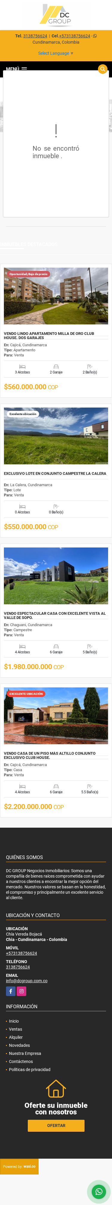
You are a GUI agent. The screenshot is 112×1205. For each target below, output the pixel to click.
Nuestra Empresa (25, 1053)
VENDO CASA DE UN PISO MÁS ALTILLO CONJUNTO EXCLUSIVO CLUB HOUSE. (50, 755)
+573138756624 (74, 35)
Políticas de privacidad (29, 1069)
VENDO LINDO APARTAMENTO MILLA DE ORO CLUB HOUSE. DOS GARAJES (49, 336)
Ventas (15, 1029)
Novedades (19, 1045)
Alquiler (16, 1037)
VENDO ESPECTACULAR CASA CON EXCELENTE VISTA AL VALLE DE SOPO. (55, 615)
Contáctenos (21, 1061)
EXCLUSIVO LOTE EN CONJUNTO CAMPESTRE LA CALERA (55, 474)
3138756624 (35, 35)
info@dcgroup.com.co (26, 980)
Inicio (14, 1021)
